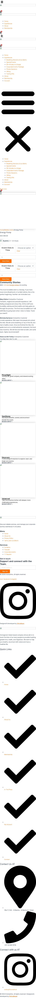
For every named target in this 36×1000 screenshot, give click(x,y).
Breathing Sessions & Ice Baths (16, 60)
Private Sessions (11, 69)
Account (7, 81)
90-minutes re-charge (13, 64)
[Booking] (1, 12)
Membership (8, 78)
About (6, 76)
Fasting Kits (10, 74)
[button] (18, 2)
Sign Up (5, 571)
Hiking (8, 71)
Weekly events (9, 230)
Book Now (5, 261)
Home (6, 55)
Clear (18, 251)
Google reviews (14, 285)
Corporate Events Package (15, 67)
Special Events (11, 62)
